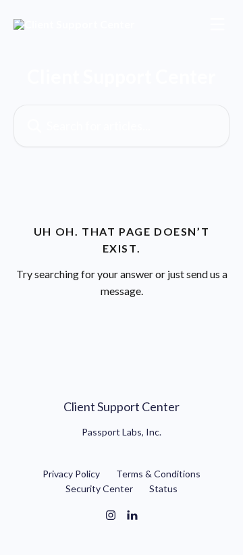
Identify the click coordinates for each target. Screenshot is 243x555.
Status (163, 488)
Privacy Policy (71, 473)
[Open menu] (217, 24)
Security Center (99, 488)
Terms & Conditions (158, 473)
